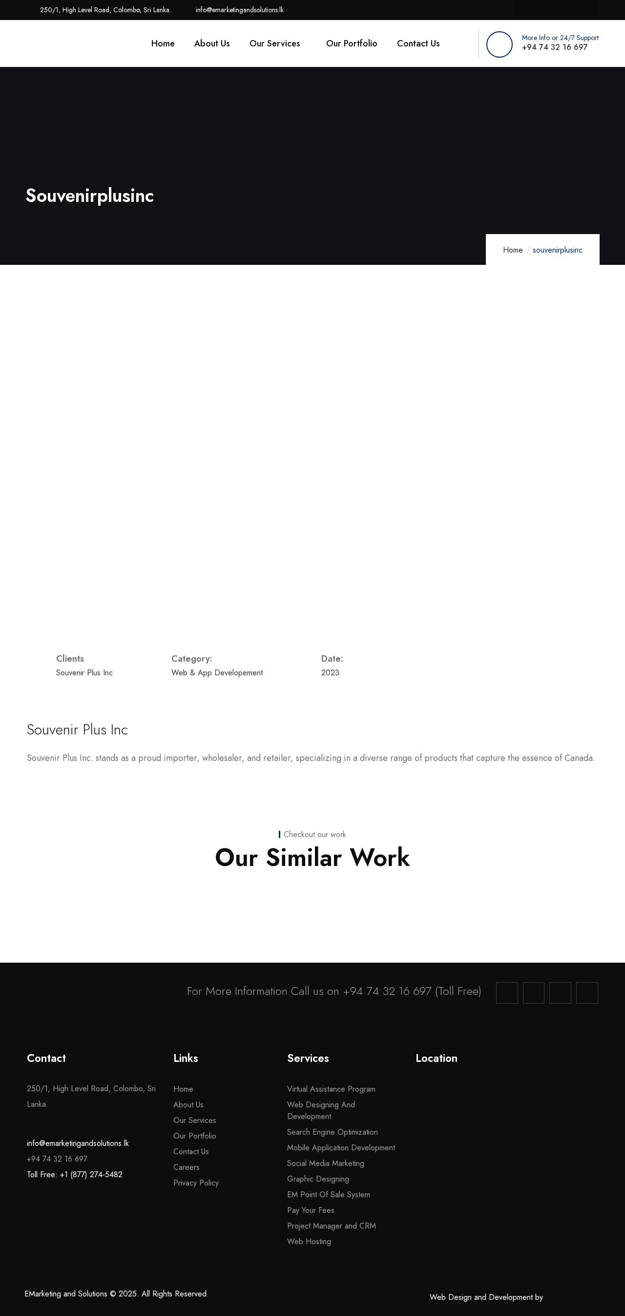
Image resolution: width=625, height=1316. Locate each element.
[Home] (69, 44)
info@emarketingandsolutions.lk (78, 1143)
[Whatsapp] (585, 10)
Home (513, 250)
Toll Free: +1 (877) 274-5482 (75, 1174)
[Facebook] (526, 10)
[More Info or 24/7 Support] (499, 44)
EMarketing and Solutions (65, 1293)
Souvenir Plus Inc (77, 729)
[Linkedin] (565, 10)
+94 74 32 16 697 (387, 990)
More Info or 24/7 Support (560, 38)
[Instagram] (546, 10)
